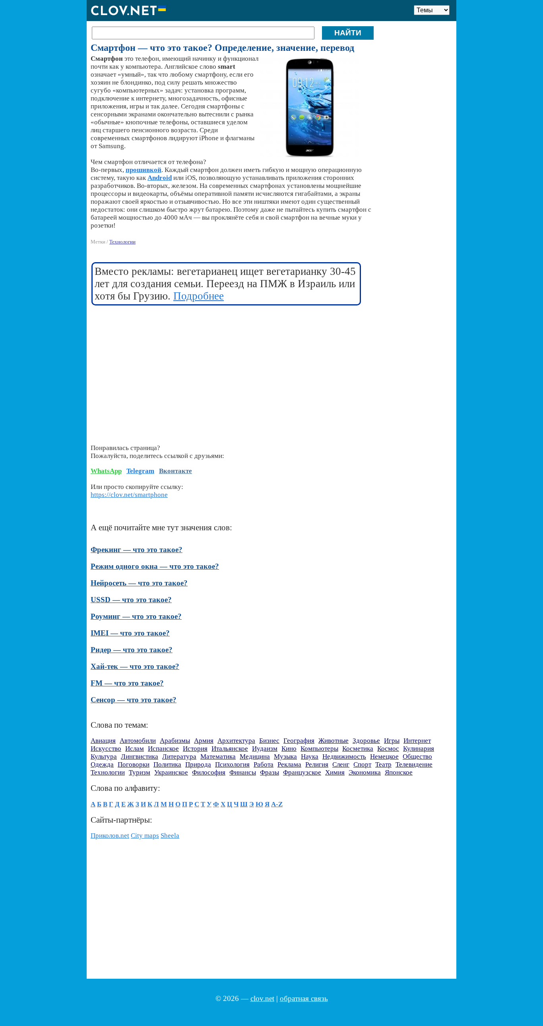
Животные (333, 740)
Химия (335, 772)
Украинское (171, 772)
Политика (167, 764)
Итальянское (229, 748)
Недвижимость (344, 756)
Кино (289, 748)
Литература (179, 756)
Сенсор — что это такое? (133, 700)
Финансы (242, 772)
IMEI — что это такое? (130, 633)
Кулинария (418, 748)
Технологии (122, 242)
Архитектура (236, 740)
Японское (399, 772)
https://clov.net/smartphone (129, 495)
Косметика (357, 748)
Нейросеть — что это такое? (139, 583)
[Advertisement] (227, 369)
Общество (417, 756)
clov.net (262, 998)
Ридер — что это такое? (132, 649)
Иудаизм (264, 748)
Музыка (285, 756)
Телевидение (414, 764)
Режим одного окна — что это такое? (155, 566)
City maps (145, 835)
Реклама (289, 764)
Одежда (102, 764)
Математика (218, 756)
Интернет (417, 740)
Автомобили (138, 740)
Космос (388, 748)
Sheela (170, 835)
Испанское (163, 748)
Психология (232, 764)
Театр (383, 764)
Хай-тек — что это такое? (135, 666)
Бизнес (269, 740)
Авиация (103, 740)
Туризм (139, 772)
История (195, 748)
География (298, 740)
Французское (302, 772)
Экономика (365, 772)
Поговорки (133, 764)
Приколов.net (110, 835)
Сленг (340, 764)
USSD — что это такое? (131, 599)
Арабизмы (175, 740)
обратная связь (304, 998)
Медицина (255, 756)
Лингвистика (139, 756)
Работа (263, 764)
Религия (316, 764)
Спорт (362, 764)
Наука (309, 756)
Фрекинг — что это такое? (136, 549)
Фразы (269, 772)
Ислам (134, 748)
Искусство (106, 748)
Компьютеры (319, 748)
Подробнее (198, 296)
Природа (198, 764)
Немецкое (384, 756)
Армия (203, 740)
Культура (104, 756)
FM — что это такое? (127, 683)
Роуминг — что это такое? (136, 616)
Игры (391, 740)
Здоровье (366, 740)
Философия (208, 772)
